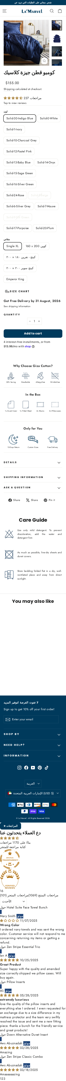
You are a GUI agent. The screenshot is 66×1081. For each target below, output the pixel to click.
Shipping (9, 89)
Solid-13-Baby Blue (18, 162)
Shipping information (23, 477)
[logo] (29, 10)
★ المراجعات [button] (10, 826)
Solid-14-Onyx (46, 162)
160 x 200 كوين (36, 246)
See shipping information (17, 306)
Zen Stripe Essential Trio (23, 947)
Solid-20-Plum (45, 228)
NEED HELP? (14, 745)
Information (16, 755)
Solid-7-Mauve (47, 206)
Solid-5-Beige (39, 195)
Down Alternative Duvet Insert (27, 1034)
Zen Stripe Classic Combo (25, 1056)
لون (6, 111)
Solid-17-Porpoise (17, 228)
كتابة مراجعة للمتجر (13, 847)
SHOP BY (11, 734)
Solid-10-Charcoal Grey (21, 140)
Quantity (12, 314)
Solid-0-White (49, 118)
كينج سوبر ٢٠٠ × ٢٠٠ (20, 268)
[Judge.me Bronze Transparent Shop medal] (33, 859)
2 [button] (2, 1078)
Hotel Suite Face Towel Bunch (27, 907)
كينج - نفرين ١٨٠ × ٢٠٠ (21, 257)
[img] (10, 920)
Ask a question (17, 487)
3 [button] (4, 1078)
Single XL (12, 246)
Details (10, 462)
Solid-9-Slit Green (17, 217)
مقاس (7, 239)
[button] (14, 98)
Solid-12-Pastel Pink (19, 151)
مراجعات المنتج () (43, 895)
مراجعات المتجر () (14, 895)
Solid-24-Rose (15, 195)
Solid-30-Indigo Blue (19, 118)
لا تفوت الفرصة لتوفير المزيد (21, 702)
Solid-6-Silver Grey (18, 206)
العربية (31, 783)
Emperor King (15, 279)
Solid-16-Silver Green (20, 184)
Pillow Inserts (16, 982)
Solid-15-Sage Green (19, 173)
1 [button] (0, 1078)
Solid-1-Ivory (14, 129)
